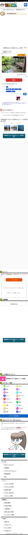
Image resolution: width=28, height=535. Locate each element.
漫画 (7, 389)
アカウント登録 (8, 495)
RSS (5, 476)
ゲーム (7, 386)
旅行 (7, 86)
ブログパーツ (7, 524)
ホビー (7, 395)
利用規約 (6, 467)
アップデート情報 (9, 514)
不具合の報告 (7, 505)
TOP (4, 9)
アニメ (20, 386)
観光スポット (8, 91)
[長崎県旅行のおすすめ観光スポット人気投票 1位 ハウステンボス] (7, 127)
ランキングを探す (9, 483)
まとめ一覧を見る (9, 492)
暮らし (20, 405)
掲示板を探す (7, 489)
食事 (7, 405)
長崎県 (7, 89)
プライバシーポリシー (10, 470)
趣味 (20, 402)
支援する (6, 521)
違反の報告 (7, 502)
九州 (13, 89)
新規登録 (19, 427)
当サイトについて (9, 464)
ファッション (9, 402)
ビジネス (21, 408)
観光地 (20, 89)
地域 (10, 89)
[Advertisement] (14, 31)
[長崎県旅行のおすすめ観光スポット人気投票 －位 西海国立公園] (21, 127)
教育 (7, 411)
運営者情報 (7, 473)
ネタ (7, 408)
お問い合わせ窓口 (9, 511)
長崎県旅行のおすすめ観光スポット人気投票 (13, 47)
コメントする (14, 279)
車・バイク (21, 395)
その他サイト (7, 530)
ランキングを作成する (14, 415)
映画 (7, 392)
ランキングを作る (9, 486)
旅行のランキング (10, 9)
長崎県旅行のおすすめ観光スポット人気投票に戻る (14, 136)
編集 (25, 94)
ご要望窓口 (7, 508)
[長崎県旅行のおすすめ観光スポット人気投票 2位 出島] (14, 127)
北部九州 (16, 89)
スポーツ (8, 398)
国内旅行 (13, 91)
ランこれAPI (7, 527)
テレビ (20, 392)
